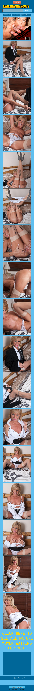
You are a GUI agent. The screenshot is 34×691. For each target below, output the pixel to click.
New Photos (16, 15)
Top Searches (26, 15)
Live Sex (17, 2)
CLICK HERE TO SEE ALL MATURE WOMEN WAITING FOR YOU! (17, 640)
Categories (7, 15)
